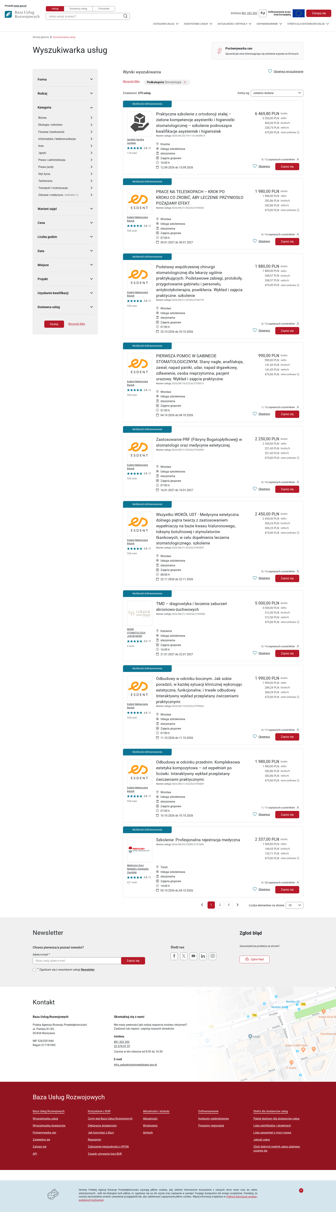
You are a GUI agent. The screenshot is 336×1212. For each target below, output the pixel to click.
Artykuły (148, 1132)
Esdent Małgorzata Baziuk (137, 219)
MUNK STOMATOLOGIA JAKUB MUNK (136, 632)
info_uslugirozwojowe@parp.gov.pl (135, 1064)
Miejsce (43, 265)
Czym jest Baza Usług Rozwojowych (110, 1118)
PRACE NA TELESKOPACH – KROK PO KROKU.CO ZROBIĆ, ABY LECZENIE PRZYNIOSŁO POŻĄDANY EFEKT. (199, 197)
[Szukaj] (125, 16)
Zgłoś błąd (257, 959)
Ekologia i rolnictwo (50, 124)
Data (41, 251)
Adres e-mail (40, 954)
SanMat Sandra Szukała (135, 141)
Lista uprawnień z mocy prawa (272, 1132)
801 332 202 (249, 13)
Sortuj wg (243, 93)
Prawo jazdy (46, 167)
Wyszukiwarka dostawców (49, 1125)
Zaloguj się (319, 13)
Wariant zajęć (47, 209)
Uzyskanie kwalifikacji (53, 293)
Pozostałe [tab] (103, 8)
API (35, 1153)
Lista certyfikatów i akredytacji (272, 1125)
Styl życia (44, 174)
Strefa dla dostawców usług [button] (306, 23)
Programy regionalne (211, 1125)
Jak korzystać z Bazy (101, 1132)
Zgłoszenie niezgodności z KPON (108, 1146)
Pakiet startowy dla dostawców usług (276, 1118)
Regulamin (94, 1139)
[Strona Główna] (22, 15)
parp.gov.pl (20, 5)
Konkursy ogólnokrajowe (213, 1118)
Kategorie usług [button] (163, 23)
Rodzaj (42, 93)
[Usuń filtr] (185, 82)
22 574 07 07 (122, 1046)
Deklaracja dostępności (102, 1125)
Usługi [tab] (55, 8)
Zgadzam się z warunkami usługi (67, 969)
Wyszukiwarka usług (45, 1118)
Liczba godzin (47, 237)
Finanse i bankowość (51, 132)
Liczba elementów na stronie (266, 905)
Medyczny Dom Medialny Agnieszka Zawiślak (138, 869)
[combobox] (88, 16)
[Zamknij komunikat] (301, 1190)
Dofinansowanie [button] (267, 23)
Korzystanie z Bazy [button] (196, 23)
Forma (42, 79)
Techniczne (45, 181)
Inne (41, 146)
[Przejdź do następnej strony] (238, 905)
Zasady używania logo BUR (105, 1153)
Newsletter (88, 969)
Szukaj (54, 324)
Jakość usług (261, 1139)
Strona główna (41, 37)
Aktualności (150, 1118)
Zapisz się (287, 166)
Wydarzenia (150, 1125)
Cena (41, 223)
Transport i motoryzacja (53, 188)
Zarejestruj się (41, 1139)
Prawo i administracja (51, 160)
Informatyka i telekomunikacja (57, 139)
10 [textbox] (290, 905)
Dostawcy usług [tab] (78, 8)
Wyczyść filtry (76, 324)
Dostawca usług (49, 307)
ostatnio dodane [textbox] (263, 93)
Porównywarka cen (44, 1132)
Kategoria (44, 107)
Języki (42, 153)
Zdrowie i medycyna (50, 195)
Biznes (42, 117)
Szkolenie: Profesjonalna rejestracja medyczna (198, 839)
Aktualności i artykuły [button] (232, 23)
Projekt (43, 279)
